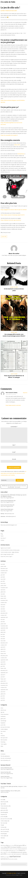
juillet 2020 (3, 632)
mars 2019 (3, 651)
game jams (3, 718)
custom (10, 848)
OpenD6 (25, 852)
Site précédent (11, 487)
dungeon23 (24, 848)
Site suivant (17, 487)
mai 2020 (3, 636)
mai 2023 (3, 594)
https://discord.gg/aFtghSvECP (7, 497)
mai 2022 (3, 606)
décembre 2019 (4, 643)
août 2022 (3, 604)
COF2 (24, 847)
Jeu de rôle (4, 236)
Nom (14, 445)
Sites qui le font (4, 737)
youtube (15, 859)
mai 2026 (3, 564)
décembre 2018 (4, 655)
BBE (23, 845)
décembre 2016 (4, 683)
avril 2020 (3, 638)
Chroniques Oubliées (15, 847)
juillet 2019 (3, 649)
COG (26, 847)
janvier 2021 (3, 623)
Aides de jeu (3, 710)
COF (22, 847)
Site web (14, 459)
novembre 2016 (4, 685)
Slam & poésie (4, 739)
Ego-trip (2, 712)
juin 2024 (3, 581)
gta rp (15, 850)
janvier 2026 (3, 566)
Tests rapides (4, 744)
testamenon (18, 854)
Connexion (3, 754)
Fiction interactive (4, 714)
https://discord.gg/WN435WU (7, 502)
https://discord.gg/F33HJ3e (6, 510)
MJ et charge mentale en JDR (7, 554)
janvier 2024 (3, 585)
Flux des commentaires (6, 758)
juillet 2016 (3, 693)
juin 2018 (3, 666)
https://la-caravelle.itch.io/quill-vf (9, 135)
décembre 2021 (4, 613)
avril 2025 (3, 577)
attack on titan (11, 845)
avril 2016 (3, 700)
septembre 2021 (4, 617)
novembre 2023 (4, 587)
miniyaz (9, 852)
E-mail (14, 452)
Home (2, 536)
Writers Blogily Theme (17, 875)
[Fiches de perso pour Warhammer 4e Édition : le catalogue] (14, 356)
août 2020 (3, 630)
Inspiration (3, 722)
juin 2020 (3, 634)
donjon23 (20, 848)
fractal (4, 850)
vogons (7, 856)
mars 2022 (3, 611)
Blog (2, 533)
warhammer (15, 856)
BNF (25, 845)
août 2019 (3, 647)
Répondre (25, 392)
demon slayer (14, 848)
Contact (2, 540)
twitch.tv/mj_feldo (4, 792)
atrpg (7, 845)
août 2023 (3, 589)
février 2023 (3, 596)
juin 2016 (3, 696)
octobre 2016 (4, 687)
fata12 (2, 850)
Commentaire (14, 426)
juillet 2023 (3, 592)
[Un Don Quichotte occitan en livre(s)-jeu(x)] (14, 275)
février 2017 (3, 679)
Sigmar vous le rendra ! (6, 548)
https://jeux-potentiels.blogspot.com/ (9, 525)
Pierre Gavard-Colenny (11, 392)
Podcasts (3, 735)
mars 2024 (3, 583)
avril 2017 (3, 676)
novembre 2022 (4, 600)
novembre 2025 (4, 570)
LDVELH (21, 850)
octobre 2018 (4, 657)
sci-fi (7, 854)
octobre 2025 (4, 572)
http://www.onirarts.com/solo (13, 405)
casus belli (7, 847)
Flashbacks (3, 716)
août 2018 (3, 662)
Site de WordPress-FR (5, 760)
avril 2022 (3, 609)
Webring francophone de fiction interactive (16, 485)
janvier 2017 (3, 681)
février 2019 (3, 653)
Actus (2, 708)
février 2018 (3, 668)
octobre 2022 (4, 602)
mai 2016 (3, 698)
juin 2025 (3, 575)
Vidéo (2, 746)
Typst (5, 856)
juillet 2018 (3, 664)
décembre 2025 (4, 568)
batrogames (19, 845)
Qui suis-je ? (3, 538)
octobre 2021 (4, 615)
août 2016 (3, 691)
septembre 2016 (4, 689)
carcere (2, 847)
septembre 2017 (4, 672)
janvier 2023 (3, 598)
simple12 (9, 854)
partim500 (3, 854)
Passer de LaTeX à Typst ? (6, 556)
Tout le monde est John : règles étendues (10, 552)
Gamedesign (3, 720)
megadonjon (5, 852)
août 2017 (3, 674)
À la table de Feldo (8, 2)
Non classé (3, 731)
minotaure (14, 852)
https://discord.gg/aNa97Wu (7, 506)
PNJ (1, 733)
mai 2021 (3, 619)
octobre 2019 (4, 645)
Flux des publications (5, 756)
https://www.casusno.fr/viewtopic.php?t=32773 (12, 215)
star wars (14, 854)
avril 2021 (3, 621)
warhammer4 (5, 859)
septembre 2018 (4, 660)
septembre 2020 (4, 628)
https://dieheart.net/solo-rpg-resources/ (11, 220)
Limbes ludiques (4, 729)
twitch (2, 857)
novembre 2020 (4, 626)
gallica (7, 850)
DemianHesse (21, 153)
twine (26, 854)
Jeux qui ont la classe (5, 727)
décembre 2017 (4, 670)
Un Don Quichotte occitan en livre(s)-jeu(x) (10, 550)
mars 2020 (3, 640)
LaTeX (17, 850)
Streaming (3, 742)
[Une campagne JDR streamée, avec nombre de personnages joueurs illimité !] (14, 312)
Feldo (3, 10)
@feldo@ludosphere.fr (11, 516)
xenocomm (11, 859)
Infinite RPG (17, 144)
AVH (15, 845)
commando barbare (5, 848)
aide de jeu (3, 845)
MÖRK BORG (19, 852)
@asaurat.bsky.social (9, 513)
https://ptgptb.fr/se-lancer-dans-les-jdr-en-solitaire (14, 209)
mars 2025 (3, 579)
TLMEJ (23, 854)
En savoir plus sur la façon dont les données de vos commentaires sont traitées (13, 473)
